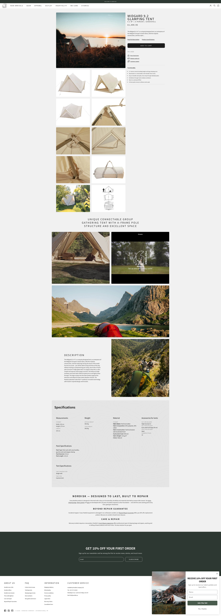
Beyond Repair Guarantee (126, 513)
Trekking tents (28, 590)
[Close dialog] (217, 573)
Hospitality (61, 6)
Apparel (38, 6)
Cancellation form (48, 604)
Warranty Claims (48, 601)
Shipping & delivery (48, 587)
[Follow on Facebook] (5, 611)
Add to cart (146, 45)
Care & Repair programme (106, 523)
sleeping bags (72, 502)
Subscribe (134, 559)
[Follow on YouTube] (12, 611)
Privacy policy (47, 595)
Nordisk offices (7, 590)
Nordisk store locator (9, 593)
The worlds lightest (8, 595)
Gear (29, 6)
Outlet (48, 6)
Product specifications (148, 39)
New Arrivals (16, 6)
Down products (28, 595)
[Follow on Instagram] (9, 611)
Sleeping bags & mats (30, 593)
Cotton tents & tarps (30, 587)
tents (149, 500)
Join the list (202, 603)
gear (88, 502)
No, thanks (202, 609)
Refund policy (47, 590)
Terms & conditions (49, 593)
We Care (74, 6)
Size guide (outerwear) (30, 598)
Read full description (133, 39)
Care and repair (8, 598)
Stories (85, 6)
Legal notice (47, 598)
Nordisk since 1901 (8, 587)
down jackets (80, 502)
